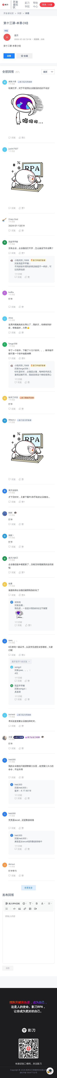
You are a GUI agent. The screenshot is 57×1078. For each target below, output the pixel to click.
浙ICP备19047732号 (28, 1072)
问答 (19, 13)
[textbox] (28, 45)
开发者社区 (9, 13)
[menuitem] (12, 903)
